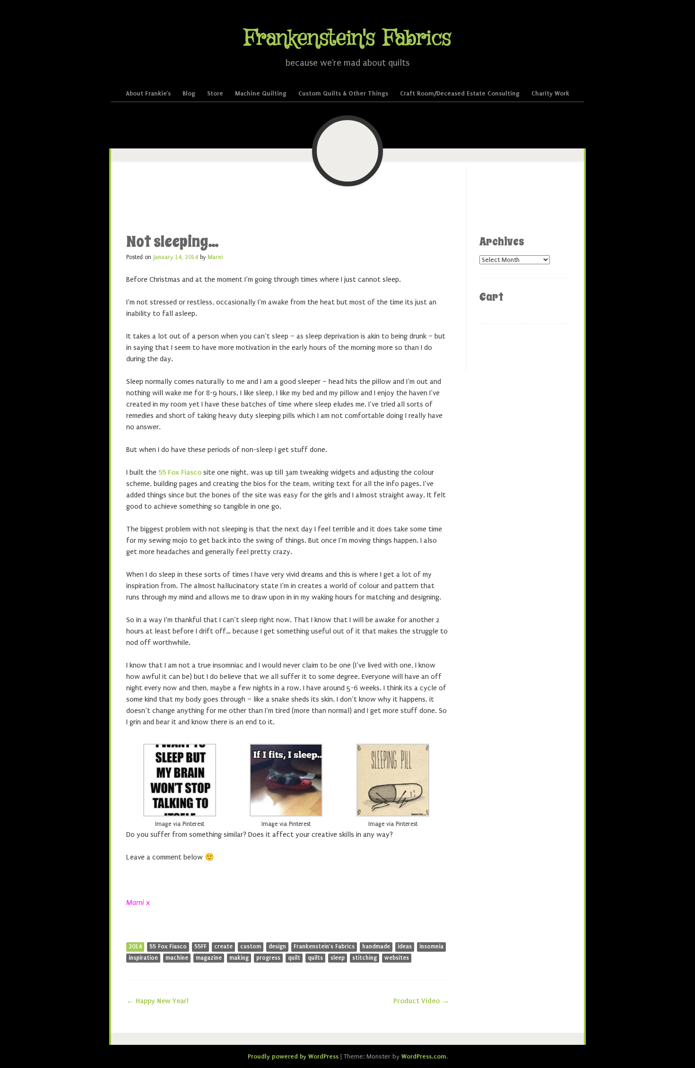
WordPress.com (423, 1056)
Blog (188, 93)
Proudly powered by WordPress (293, 1056)
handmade (376, 946)
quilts (315, 958)
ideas (405, 946)
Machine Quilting (261, 93)
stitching (364, 958)
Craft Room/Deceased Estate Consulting (460, 93)
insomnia (431, 946)
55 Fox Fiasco (179, 472)
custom (250, 946)
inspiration (143, 958)
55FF (200, 946)
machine (176, 958)
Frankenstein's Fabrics (347, 38)
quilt (294, 958)
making (239, 958)
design (277, 946)
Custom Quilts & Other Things (343, 93)
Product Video (421, 1001)
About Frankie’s (148, 93)
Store (215, 93)
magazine (209, 958)
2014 (135, 946)
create (223, 946)
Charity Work (550, 93)
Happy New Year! (157, 1001)
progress (268, 958)
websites (396, 958)
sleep (337, 958)
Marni (215, 257)
